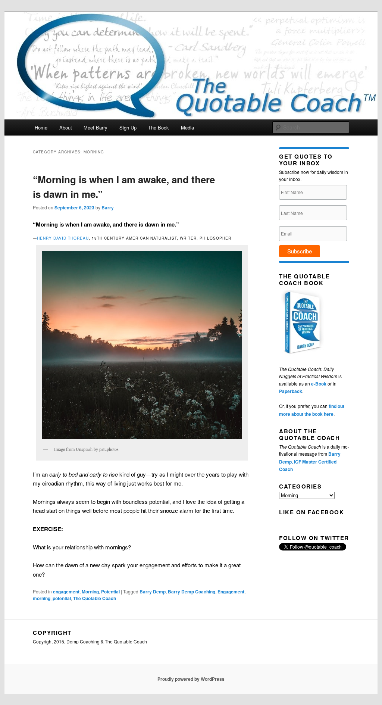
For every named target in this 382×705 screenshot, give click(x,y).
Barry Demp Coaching (191, 591)
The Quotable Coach (94, 598)
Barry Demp (153, 591)
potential (62, 598)
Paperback (290, 391)
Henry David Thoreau (63, 238)
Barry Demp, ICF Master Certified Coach (310, 461)
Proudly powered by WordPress (191, 679)
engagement (66, 591)
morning (41, 598)
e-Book (318, 383)
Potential (110, 591)
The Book (158, 127)
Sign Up (128, 127)
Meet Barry (95, 127)
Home (41, 127)
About (65, 127)
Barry (107, 207)
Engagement (230, 591)
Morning (90, 591)
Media (187, 127)
